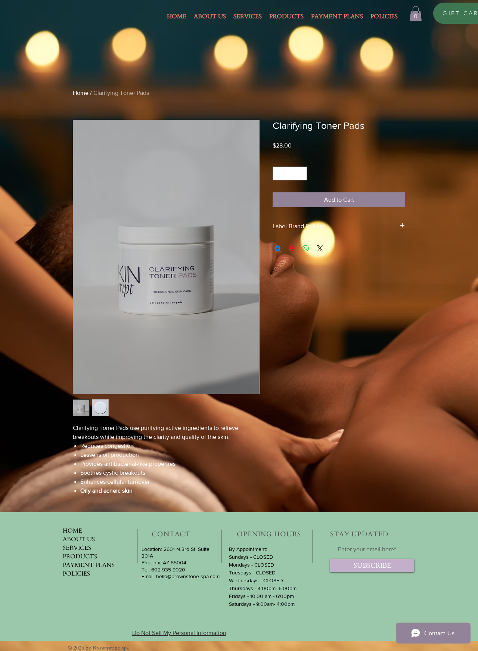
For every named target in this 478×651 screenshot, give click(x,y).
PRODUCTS (80, 556)
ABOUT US (79, 539)
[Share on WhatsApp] (305, 248)
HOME (72, 531)
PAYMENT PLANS (89, 565)
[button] (415, 13)
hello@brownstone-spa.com (188, 576)
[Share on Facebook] (277, 248)
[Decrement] (278, 173)
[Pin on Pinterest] (291, 248)
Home (81, 93)
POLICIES (76, 574)
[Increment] (301, 173)
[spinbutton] (290, 173)
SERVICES (77, 548)
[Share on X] (320, 248)
